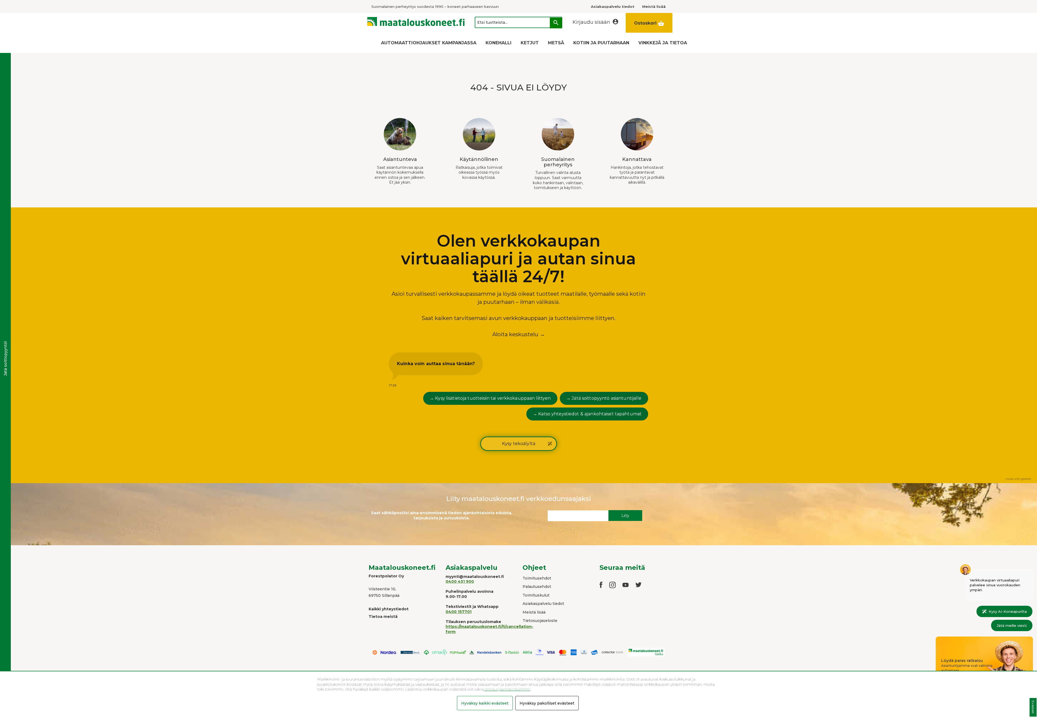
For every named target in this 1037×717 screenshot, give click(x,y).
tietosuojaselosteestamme (507, 689)
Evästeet (1033, 707)
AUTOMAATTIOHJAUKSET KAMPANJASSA (428, 42)
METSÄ (556, 42)
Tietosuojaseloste (540, 620)
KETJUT (530, 42)
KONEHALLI (498, 42)
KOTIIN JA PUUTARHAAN (601, 42)
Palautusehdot (537, 586)
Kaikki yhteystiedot (389, 609)
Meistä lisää (534, 612)
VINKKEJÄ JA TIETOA (662, 42)
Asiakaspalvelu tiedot (543, 603)
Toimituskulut (536, 595)
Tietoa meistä (383, 616)
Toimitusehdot (537, 578)
